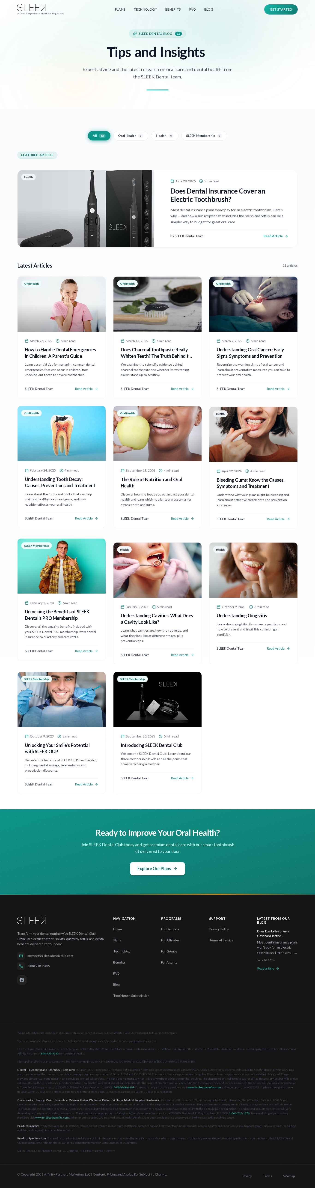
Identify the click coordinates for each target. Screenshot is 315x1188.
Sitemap (289, 1176)
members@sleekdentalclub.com (50, 956)
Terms (267, 1176)
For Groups (169, 951)
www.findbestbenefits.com (204, 1087)
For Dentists (170, 929)
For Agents (169, 962)
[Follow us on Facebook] (22, 980)
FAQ (116, 973)
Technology (121, 951)
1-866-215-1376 (239, 1113)
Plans (117, 940)
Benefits (119, 962)
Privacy (246, 1176)
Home (117, 929)
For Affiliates (170, 940)
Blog (116, 984)
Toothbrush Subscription (131, 995)
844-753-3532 (50, 1053)
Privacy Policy (219, 929)
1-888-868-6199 (124, 1087)
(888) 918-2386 (38, 966)
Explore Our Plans (154, 868)
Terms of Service (221, 940)
